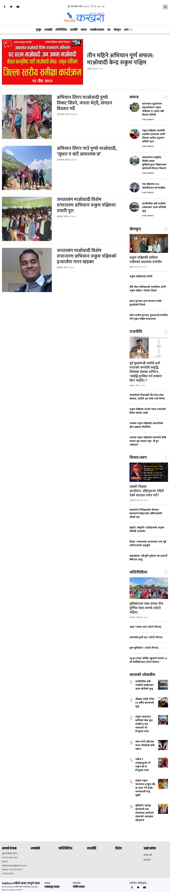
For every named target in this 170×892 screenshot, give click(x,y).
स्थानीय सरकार (97, 29)
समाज (84, 29)
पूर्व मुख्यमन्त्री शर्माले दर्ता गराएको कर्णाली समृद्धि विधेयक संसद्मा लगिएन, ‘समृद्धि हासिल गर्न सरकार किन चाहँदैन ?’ (145, 372)
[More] (166, 97)
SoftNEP (19, 889)
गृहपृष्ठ (38, 29)
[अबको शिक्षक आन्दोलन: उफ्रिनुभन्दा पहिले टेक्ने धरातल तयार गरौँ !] (148, 472)
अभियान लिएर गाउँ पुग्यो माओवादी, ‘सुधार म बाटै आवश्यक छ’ (87, 151)
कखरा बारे (148, 855)
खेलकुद (117, 29)
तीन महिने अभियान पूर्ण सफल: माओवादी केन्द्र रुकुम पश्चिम (120, 59)
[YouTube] (17, 6)
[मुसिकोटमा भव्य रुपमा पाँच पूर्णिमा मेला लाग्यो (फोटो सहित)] (148, 588)
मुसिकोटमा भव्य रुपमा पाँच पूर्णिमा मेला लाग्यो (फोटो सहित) (146, 608)
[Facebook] (4, 6)
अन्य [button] (126, 29)
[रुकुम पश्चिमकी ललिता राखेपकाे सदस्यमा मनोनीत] (148, 243)
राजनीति (74, 29)
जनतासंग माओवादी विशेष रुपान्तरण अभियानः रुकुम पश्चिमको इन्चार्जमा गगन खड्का (86, 256)
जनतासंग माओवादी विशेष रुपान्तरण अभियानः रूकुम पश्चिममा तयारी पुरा (86, 205)
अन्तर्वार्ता (48, 29)
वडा (108, 29)
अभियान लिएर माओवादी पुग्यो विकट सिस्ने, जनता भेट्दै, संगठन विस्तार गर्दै (84, 103)
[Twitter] (11, 6)
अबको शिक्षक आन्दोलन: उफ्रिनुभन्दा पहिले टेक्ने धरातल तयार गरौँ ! (146, 491)
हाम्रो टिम (147, 860)
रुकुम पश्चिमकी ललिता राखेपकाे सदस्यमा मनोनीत (145, 259)
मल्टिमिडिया (61, 29)
